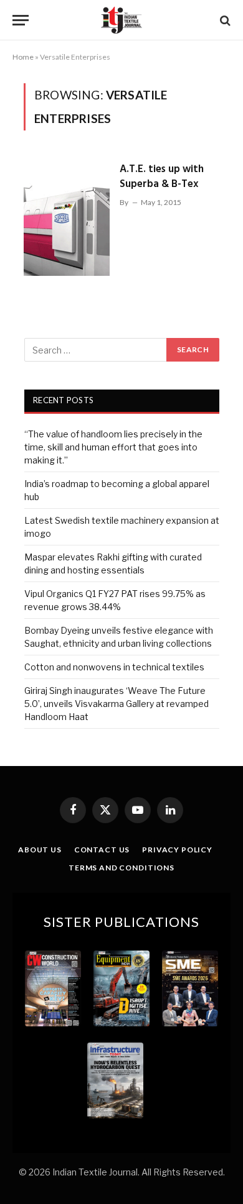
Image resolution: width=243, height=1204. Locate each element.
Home (23, 57)
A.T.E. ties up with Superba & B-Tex (162, 177)
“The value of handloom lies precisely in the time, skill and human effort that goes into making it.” (113, 447)
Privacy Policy (177, 849)
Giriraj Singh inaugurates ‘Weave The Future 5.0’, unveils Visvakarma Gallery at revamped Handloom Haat (116, 703)
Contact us (102, 849)
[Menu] (20, 20)
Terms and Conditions (121, 867)
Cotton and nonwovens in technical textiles (114, 667)
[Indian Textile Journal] (121, 20)
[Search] (224, 20)
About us (40, 849)
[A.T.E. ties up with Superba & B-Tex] (67, 215)
